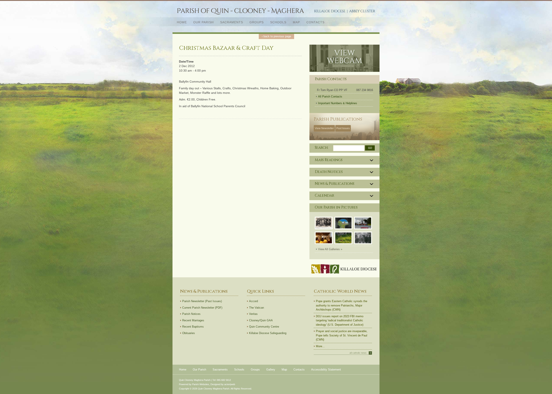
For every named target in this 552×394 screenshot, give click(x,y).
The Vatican (256, 307)
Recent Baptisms (193, 326)
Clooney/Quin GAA (261, 320)
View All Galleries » (330, 249)
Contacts (315, 22)
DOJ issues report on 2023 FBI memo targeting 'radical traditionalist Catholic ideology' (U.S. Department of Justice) (339, 320)
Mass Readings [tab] (328, 160)
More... (320, 346)
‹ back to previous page (276, 36)
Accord (253, 301)
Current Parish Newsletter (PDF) (202, 307)
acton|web (229, 384)
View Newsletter (324, 128)
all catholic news (360, 352)
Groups (256, 22)
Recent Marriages (193, 320)
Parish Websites (200, 384)
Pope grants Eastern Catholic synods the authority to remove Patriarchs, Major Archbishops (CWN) (341, 305)
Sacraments (230, 22)
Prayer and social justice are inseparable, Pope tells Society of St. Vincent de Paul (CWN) (341, 335)
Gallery (270, 369)
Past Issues (343, 128)
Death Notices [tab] (329, 172)
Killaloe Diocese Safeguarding (267, 333)
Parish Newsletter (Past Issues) (202, 301)
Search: (321, 147)
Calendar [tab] (324, 195)
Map (296, 22)
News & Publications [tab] (334, 183)
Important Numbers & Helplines (337, 103)
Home (182, 22)
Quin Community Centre (264, 326)
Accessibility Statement (326, 369)
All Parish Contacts (330, 96)
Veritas (253, 314)
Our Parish (202, 22)
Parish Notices (191, 314)
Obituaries (188, 333)
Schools (278, 22)
